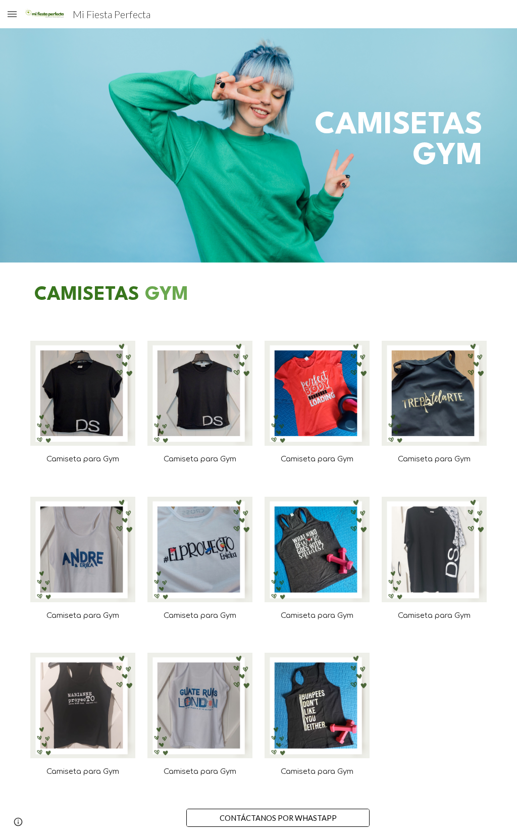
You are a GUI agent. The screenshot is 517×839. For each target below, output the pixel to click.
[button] (12, 14)
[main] (376, 145)
